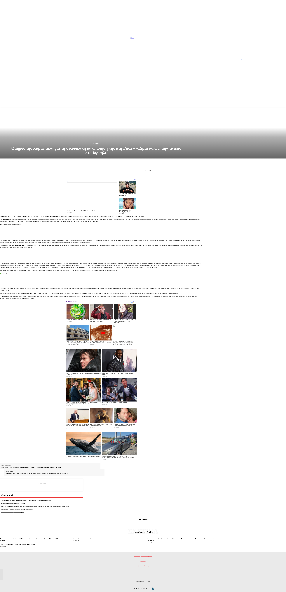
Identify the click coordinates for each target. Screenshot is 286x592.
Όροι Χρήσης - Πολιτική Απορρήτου (143, 556)
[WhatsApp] (46, 486)
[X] (36, 486)
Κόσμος (96, 143)
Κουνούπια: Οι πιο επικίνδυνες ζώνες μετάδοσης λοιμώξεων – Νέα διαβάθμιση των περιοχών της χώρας (31, 467)
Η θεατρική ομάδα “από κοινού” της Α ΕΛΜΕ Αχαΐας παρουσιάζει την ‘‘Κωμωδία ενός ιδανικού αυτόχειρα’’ (37, 473)
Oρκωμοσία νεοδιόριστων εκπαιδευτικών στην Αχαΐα (13, 503)
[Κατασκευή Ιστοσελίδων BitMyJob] (152, 588)
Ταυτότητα (143, 561)
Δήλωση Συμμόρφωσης (143, 565)
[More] (52, 486)
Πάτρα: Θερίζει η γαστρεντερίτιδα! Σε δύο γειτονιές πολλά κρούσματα (17, 509)
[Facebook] (30, 486)
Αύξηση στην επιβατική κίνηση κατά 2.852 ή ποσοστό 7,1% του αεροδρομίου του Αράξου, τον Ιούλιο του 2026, (26, 500)
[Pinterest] (41, 486)
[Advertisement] (143, 96)
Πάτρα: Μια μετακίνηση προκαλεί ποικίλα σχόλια (12, 512)
